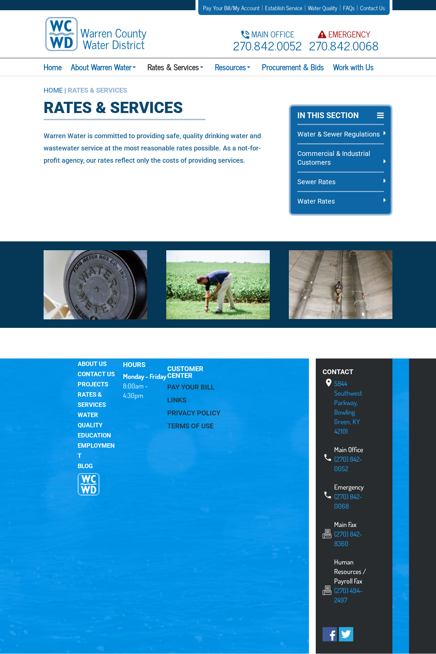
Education (94, 435)
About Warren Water (101, 66)
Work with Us (353, 66)
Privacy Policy (193, 413)
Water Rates (316, 201)
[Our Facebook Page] (330, 637)
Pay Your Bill (191, 387)
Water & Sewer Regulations (338, 134)
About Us (92, 363)
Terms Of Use (190, 426)
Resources (230, 66)
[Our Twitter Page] (346, 635)
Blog (85, 465)
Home (53, 66)
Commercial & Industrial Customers (333, 157)
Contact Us (96, 374)
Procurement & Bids (293, 66)
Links (176, 400)
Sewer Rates (316, 182)
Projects (93, 384)
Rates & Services (173, 66)
